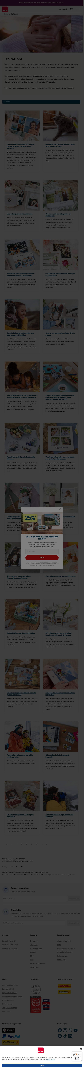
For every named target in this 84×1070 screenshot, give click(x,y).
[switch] (77, 1058)
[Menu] (80, 1052)
